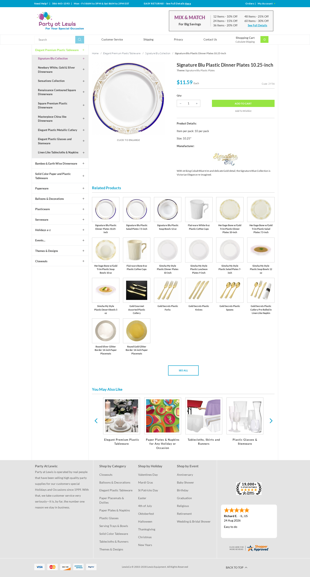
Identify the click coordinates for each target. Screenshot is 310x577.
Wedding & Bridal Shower (194, 521)
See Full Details (257, 25)
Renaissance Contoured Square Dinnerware (57, 92)
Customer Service (112, 39)
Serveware (41, 219)
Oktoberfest (146, 513)
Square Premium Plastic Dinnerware (52, 105)
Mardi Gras (145, 482)
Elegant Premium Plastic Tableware (57, 50)
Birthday (182, 490)
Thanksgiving (146, 529)
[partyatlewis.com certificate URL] (249, 548)
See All (183, 370)
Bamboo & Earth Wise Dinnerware (56, 163)
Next (271, 420)
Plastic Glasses (109, 518)
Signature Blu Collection (53, 58)
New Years (145, 545)
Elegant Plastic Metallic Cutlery (57, 130)
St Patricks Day (148, 490)
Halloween (145, 521)
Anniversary (185, 474)
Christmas (145, 537)
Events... (40, 240)
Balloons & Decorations (49, 198)
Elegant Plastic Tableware (115, 490)
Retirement (184, 513)
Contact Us (210, 39)
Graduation (184, 498)
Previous (96, 420)
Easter (142, 498)
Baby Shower (185, 482)
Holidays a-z (43, 230)
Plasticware (42, 209)
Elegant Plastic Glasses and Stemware (54, 141)
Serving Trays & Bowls (113, 526)
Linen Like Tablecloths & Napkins (58, 152)
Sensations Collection (51, 80)
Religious (183, 506)
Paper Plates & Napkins (114, 510)
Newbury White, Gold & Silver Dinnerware (56, 69)
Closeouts (41, 261)
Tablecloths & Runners (113, 541)
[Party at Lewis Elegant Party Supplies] (70, 21)
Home (95, 53)
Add (243, 103)
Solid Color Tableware (113, 533)
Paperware (42, 188)
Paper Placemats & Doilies (112, 500)
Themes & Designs (46, 251)
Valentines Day (148, 474)
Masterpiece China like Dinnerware (52, 119)
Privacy (178, 39)
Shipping (148, 39)
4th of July (145, 506)
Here (188, 3)
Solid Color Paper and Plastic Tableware (53, 176)
